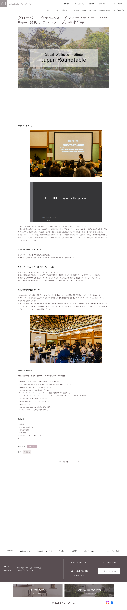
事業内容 (10, 551)
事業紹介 (27, 452)
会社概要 (74, 551)
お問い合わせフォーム (109, 571)
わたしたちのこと (25, 551)
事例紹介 (61, 551)
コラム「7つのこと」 (90, 551)
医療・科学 (32, 446)
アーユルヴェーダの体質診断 (111, 551)
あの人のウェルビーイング (44, 551)
